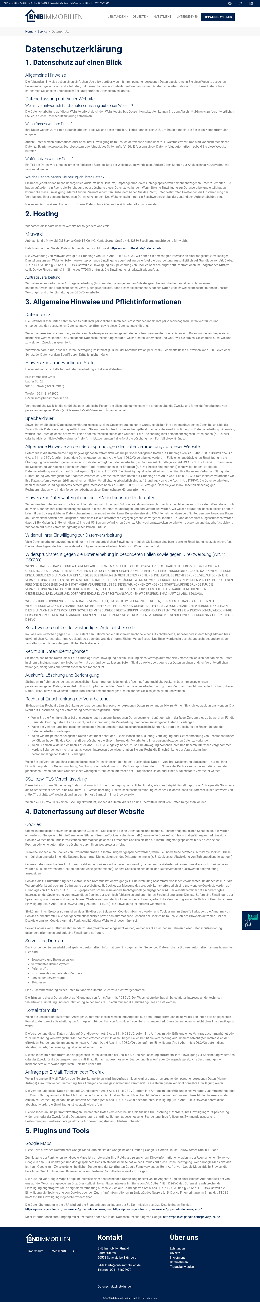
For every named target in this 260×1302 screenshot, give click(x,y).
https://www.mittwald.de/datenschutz (135, 248)
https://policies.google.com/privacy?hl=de (191, 1217)
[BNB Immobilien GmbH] (53, 16)
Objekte (175, 1253)
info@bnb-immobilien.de (81, 3)
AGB (75, 1251)
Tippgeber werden (182, 1267)
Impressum (35, 1251)
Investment (177, 1257)
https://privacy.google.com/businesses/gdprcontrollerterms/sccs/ (157, 1209)
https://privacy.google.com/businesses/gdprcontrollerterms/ (66, 1209)
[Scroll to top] (251, 1293)
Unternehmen (179, 1262)
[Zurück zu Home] (47, 1238)
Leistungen (177, 1248)
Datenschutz (57, 1251)
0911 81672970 (102, 3)
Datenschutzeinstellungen (115, 1286)
